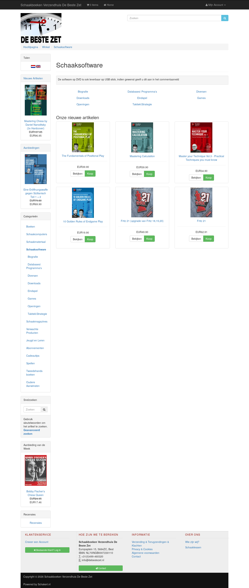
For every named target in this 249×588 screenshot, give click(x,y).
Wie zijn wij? (192, 542)
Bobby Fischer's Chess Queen (35, 493)
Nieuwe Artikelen (33, 78)
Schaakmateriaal (36, 242)
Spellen (30, 363)
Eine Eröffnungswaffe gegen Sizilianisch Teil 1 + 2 (36, 193)
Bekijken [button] (78, 173)
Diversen (201, 91)
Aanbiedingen (31, 148)
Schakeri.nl (44, 584)
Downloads (83, 98)
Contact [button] (102, 568)
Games (201, 98)
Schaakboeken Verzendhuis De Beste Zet (51, 4)
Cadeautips (32, 355)
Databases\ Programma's (142, 91)
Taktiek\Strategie (142, 104)
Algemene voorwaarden (145, 553)
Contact (136, 556)
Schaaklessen (193, 547)
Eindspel (142, 98)
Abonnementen (35, 348)
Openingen (83, 104)
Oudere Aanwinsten (33, 384)
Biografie (83, 91)
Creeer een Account (36, 542)
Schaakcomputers (36, 234)
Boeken (30, 226)
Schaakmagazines (36, 321)
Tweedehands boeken (34, 372)
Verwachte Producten (32, 330)
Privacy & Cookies (142, 549)
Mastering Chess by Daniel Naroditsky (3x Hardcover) (35, 124)
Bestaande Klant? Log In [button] (48, 549)
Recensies (36, 523)
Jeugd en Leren (35, 340)
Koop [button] (90, 173)
